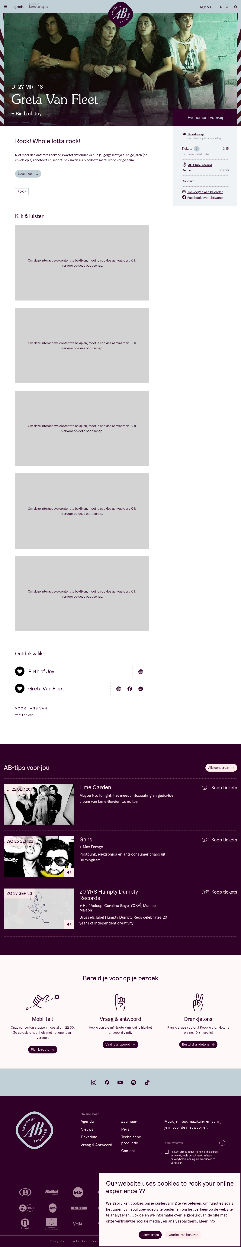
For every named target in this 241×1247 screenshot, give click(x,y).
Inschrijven (222, 1143)
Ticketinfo (89, 1136)
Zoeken (235, 6)
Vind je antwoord (118, 1044)
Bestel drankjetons (196, 1044)
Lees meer (26, 173)
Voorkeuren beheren (183, 1235)
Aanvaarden (150, 1235)
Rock (22, 191)
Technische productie (131, 1140)
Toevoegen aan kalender (205, 192)
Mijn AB (205, 7)
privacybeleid (178, 1159)
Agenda (18, 7)
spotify (133, 1082)
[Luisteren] (69, 872)
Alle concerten (219, 767)
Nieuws (87, 1129)
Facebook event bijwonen (205, 197)
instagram (93, 1082)
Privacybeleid (57, 1241)
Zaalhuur (129, 1121)
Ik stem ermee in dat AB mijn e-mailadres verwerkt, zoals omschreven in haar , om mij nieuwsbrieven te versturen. (194, 1157)
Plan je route (40, 1049)
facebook (107, 1082)
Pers (125, 1129)
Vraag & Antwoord (96, 1144)
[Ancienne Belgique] (120, 14)
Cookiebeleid (79, 1241)
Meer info (207, 1221)
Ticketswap (195, 134)
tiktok (147, 1082)
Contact (128, 1150)
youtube (120, 1082)
